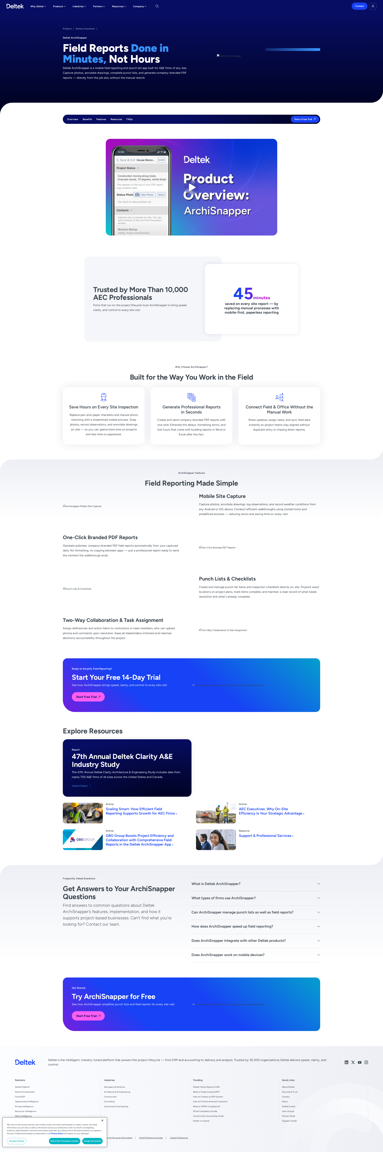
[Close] (102, 1120)
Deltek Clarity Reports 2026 (206, 1087)
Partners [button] (99, 7)
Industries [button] (79, 7)
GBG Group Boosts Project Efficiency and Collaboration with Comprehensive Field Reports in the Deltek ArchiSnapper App (140, 840)
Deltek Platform (22, 1087)
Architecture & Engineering (117, 1092)
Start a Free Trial (303, 119)
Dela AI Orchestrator (25, 1092)
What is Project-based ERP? (206, 1092)
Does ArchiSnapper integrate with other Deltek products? (239, 941)
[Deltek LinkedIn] (346, 1062)
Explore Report (80, 785)
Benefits (87, 119)
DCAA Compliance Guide (205, 1111)
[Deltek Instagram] (366, 1062)
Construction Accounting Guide (208, 1116)
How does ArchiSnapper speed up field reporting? (232, 926)
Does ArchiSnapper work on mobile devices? (228, 955)
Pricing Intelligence (24, 1106)
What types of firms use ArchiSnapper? (224, 898)
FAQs (129, 119)
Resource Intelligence (25, 1111)
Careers (286, 1096)
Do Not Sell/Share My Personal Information (111, 1138)
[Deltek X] (353, 1062)
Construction (110, 1096)
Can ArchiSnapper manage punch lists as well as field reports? (242, 912)
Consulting (109, 1101)
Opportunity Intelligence (27, 1101)
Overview (72, 119)
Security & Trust (289, 1092)
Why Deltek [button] (38, 7)
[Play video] (191, 187)
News (285, 1101)
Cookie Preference (179, 1138)
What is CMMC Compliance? (206, 1106)
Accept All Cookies (92, 1141)
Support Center (289, 1121)
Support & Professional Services (265, 836)
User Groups (288, 1111)
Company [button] (139, 7)
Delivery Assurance (85, 28)
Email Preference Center (151, 1138)
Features (101, 119)
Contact (359, 6)
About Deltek (288, 1087)
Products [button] (59, 7)
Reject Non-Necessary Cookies (65, 1141)
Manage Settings (16, 1141)
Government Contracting (116, 1106)
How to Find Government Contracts (210, 1101)
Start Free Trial (86, 696)
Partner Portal (288, 1116)
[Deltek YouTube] (359, 1062)
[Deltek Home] (15, 6)
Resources (116, 119)
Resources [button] (119, 7)
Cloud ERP (20, 1096)
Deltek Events (288, 1106)
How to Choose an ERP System (208, 1096)
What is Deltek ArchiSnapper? (216, 884)
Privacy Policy (57, 1133)
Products (67, 28)
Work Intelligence (23, 1116)
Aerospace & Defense (114, 1087)
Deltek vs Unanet (201, 1121)
